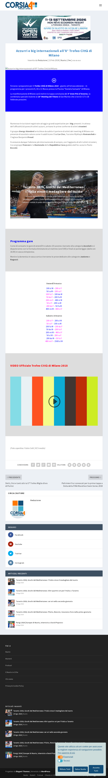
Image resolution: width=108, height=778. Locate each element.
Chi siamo (9, 679)
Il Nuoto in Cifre (11, 672)
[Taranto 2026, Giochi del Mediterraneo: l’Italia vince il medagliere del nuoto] (11, 581)
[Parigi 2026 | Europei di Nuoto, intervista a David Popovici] (11, 624)
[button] (60, 757)
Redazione (42, 60)
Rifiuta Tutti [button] (65, 769)
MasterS (8, 659)
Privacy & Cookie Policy (14, 686)
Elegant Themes (23, 771)
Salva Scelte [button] (80, 769)
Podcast (8, 665)
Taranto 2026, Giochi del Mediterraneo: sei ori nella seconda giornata (44, 601)
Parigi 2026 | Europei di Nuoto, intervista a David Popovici (39, 622)
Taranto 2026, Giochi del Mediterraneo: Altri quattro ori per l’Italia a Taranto (47, 591)
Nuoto (63, 60)
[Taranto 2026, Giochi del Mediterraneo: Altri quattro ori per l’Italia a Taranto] (11, 592)
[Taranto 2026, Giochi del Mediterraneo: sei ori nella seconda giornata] (11, 603)
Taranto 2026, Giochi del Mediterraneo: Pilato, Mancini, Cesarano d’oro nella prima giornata (53, 612)
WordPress (45, 771)
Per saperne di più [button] (66, 753)
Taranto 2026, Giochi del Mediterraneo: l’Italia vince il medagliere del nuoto (54, 189)
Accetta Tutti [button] (96, 769)
